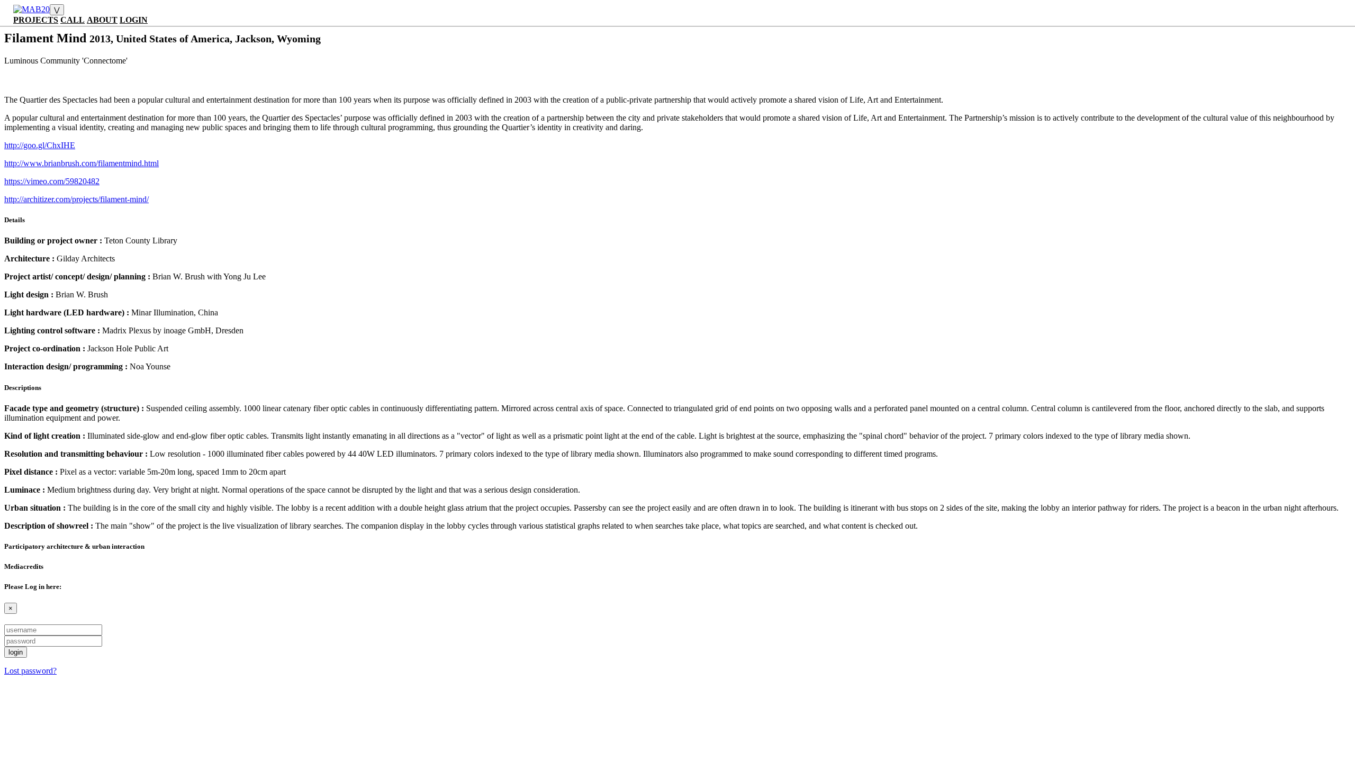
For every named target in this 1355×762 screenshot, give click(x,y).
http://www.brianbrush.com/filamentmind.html (81, 163)
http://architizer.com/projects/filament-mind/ (76, 199)
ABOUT (102, 19)
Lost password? (30, 670)
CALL (72, 19)
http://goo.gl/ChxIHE (39, 145)
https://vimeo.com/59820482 (52, 181)
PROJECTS (35, 19)
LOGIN (134, 19)
